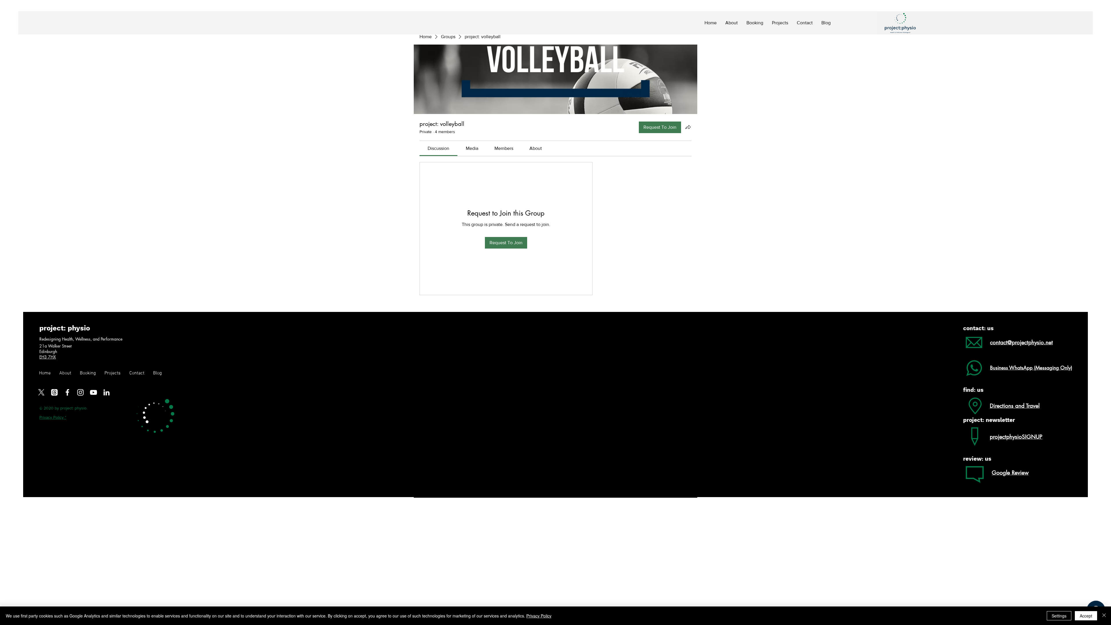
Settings (1059, 616)
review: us (977, 458)
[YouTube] (93, 392)
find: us (973, 390)
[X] (41, 392)
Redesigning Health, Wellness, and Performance (80, 339)
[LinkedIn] (106, 392)
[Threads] (54, 392)
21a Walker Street (56, 346)
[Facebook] (67, 392)
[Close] (1104, 615)
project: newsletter (989, 420)
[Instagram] (80, 392)
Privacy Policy (538, 616)
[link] (438, 148)
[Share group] (688, 127)
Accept (1086, 616)
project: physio (64, 328)
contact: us (978, 328)
